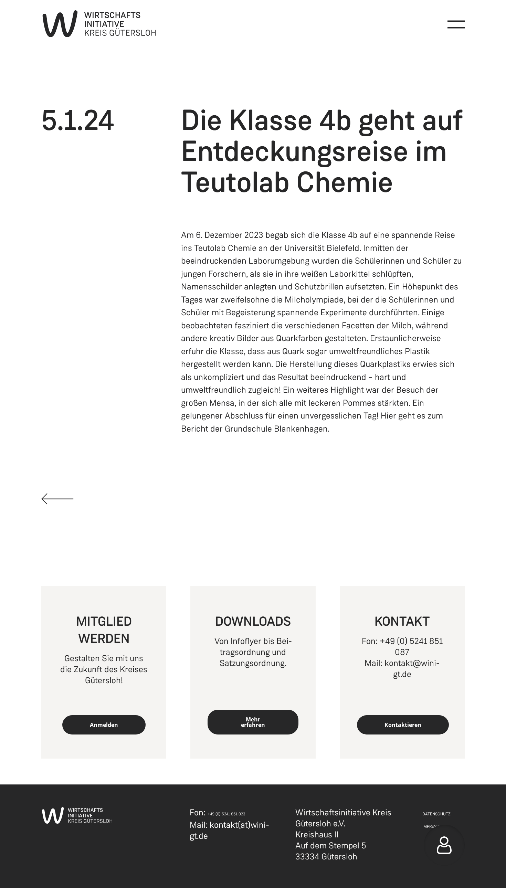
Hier (388, 415)
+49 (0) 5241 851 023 (226, 814)
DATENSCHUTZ (436, 814)
